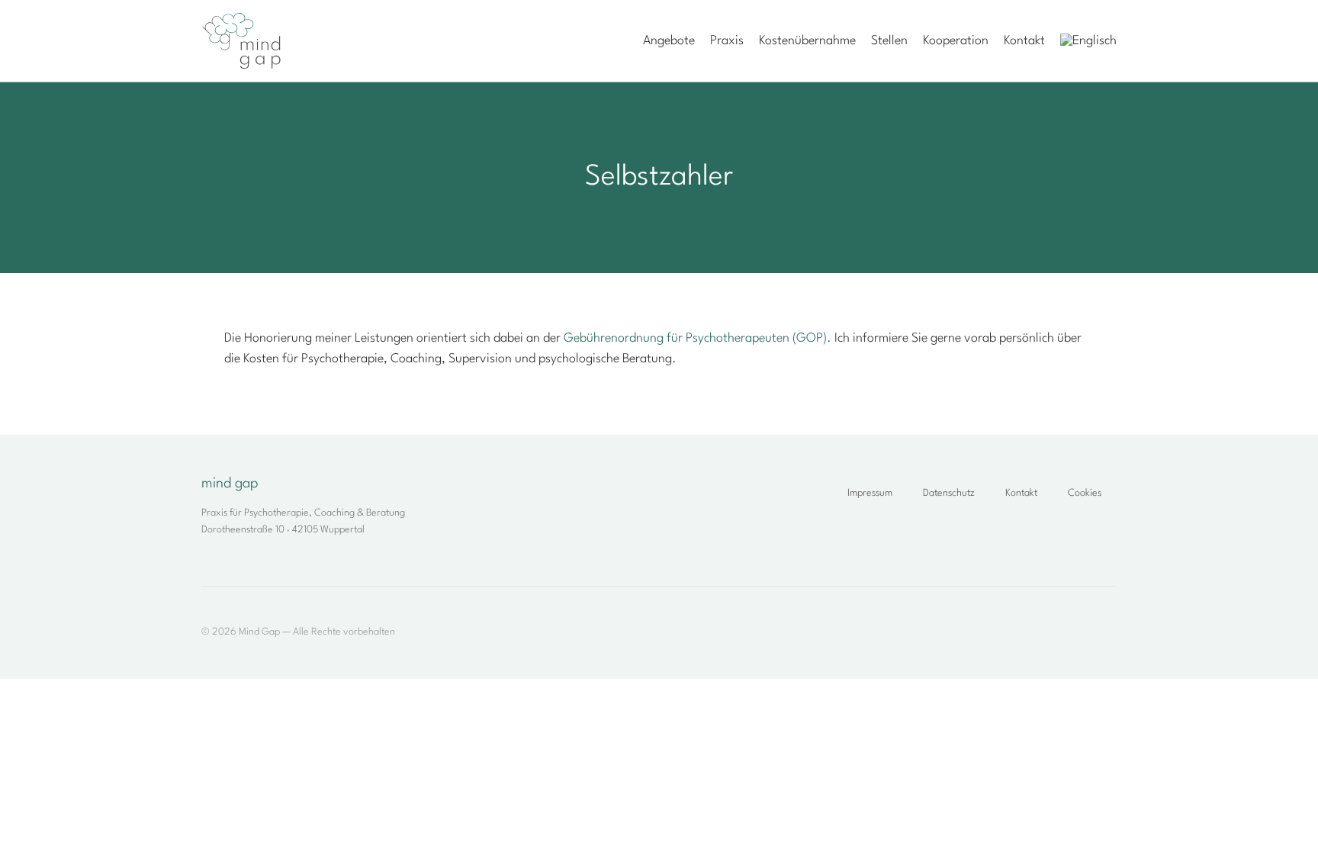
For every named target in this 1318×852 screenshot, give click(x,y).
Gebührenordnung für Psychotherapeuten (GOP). (697, 338)
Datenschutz (949, 493)
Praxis (727, 40)
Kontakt (1024, 40)
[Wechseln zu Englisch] (1088, 41)
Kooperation (955, 40)
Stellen (889, 40)
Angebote (669, 40)
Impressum (869, 493)
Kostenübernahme (807, 40)
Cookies (1084, 493)
